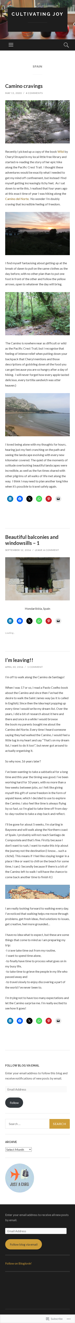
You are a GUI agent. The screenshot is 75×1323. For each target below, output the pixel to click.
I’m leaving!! (19, 660)
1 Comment (35, 666)
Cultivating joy (38, 14)
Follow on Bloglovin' (18, 1263)
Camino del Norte (17, 199)
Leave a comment (47, 550)
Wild (61, 151)
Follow (14, 1102)
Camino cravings (24, 86)
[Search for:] (37, 1124)
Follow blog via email (24, 1244)
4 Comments (34, 93)
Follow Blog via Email (22, 1065)
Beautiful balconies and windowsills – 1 (31, 540)
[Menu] (11, 45)
